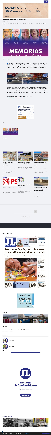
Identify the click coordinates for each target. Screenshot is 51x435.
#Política (4, 124)
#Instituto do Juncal (10, 124)
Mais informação (27, 433)
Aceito (46, 433)
